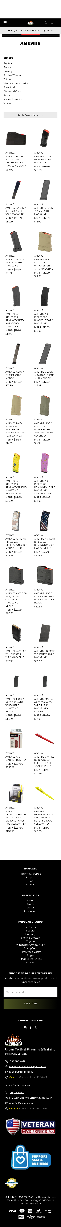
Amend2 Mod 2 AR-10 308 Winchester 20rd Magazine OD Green (43, 429)
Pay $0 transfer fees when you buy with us (32, 30)
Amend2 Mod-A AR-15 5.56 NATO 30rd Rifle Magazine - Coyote (43, 705)
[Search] (46, 22)
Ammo (30, 904)
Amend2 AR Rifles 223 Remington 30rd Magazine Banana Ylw (16, 487)
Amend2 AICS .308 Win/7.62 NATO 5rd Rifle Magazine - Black (16, 599)
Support (30, 877)
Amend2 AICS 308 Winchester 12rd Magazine (15, 654)
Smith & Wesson (12, 75)
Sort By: (21, 115)
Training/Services (31, 874)
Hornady (8, 71)
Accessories (30, 911)
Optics (30, 907)
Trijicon (7, 79)
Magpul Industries (13, 99)
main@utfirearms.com (21, 1072)
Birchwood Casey (12, 91)
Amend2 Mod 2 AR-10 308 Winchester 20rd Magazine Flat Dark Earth (16, 429)
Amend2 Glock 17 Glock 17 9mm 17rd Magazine (44, 375)
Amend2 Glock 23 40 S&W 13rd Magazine (14, 262)
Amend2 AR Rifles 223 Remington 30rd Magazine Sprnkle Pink (45, 487)
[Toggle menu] (4, 22)
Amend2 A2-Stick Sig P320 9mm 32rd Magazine (15, 211)
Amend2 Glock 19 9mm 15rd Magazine (43, 211)
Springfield (9, 87)
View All (8, 103)
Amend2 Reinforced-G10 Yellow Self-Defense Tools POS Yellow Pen (16, 817)
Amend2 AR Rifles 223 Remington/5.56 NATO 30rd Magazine (15, 320)
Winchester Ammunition (16, 83)
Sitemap (30, 884)
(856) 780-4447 (17, 1061)
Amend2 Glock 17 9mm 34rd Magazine (14, 375)
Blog (30, 881)
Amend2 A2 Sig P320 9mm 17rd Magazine (43, 159)
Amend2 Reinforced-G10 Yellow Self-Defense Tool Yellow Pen (44, 817)
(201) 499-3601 (16, 1092)
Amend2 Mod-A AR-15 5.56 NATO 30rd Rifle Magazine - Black (14, 705)
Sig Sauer (8, 63)
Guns (30, 900)
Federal (7, 67)
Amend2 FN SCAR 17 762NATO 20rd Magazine (44, 654)
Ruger (7, 95)
